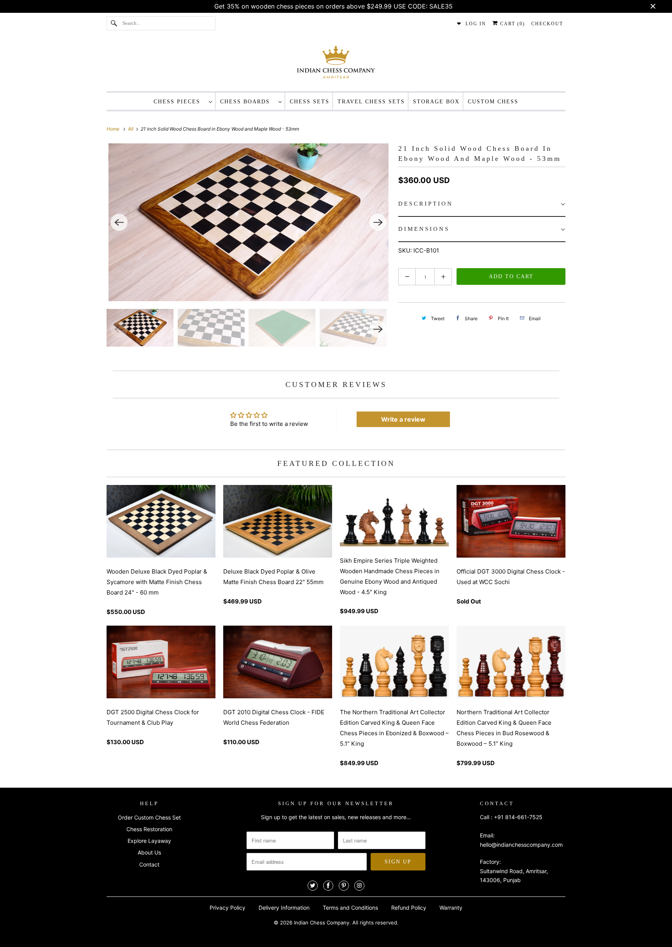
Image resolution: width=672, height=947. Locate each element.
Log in (476, 23)
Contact (149, 864)
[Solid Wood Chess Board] (248, 222)
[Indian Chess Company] (336, 64)
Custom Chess (493, 102)
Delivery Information (284, 907)
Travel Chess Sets (371, 102)
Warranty (450, 907)
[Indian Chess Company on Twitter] (313, 886)
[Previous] (119, 222)
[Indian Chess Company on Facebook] (328, 886)
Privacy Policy (227, 907)
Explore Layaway (149, 840)
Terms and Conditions (350, 907)
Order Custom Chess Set (149, 817)
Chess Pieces (179, 102)
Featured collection (336, 463)
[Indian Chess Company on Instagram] (359, 886)
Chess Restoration (149, 829)
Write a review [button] (403, 419)
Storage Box (436, 102)
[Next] (378, 222)
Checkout (547, 23)
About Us (149, 852)
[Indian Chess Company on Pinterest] (344, 886)
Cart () (511, 23)
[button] (481, 204)
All (131, 129)
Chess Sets (309, 102)
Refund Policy (408, 907)
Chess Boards (247, 102)
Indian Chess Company (321, 922)
